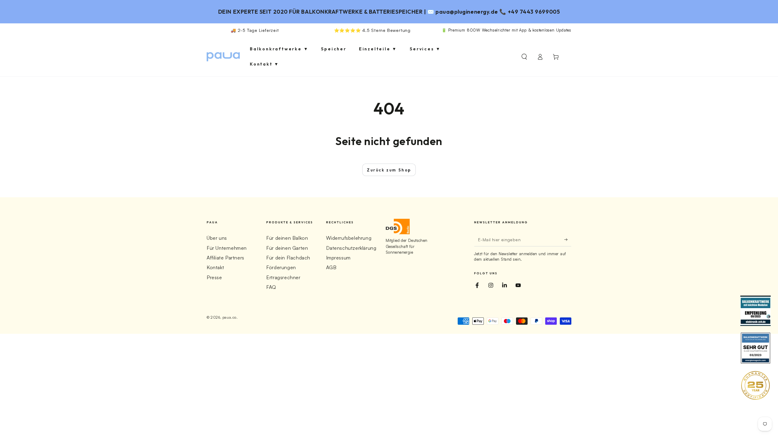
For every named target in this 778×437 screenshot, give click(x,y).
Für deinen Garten (287, 248)
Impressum (338, 258)
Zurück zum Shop (389, 170)
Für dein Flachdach (288, 258)
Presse (214, 277)
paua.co (229, 317)
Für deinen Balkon (287, 238)
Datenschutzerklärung (351, 248)
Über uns (217, 238)
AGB (331, 267)
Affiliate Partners (225, 258)
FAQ (271, 287)
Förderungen (281, 267)
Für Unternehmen (227, 248)
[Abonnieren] (567, 239)
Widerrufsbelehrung (349, 238)
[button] (524, 56)
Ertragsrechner (283, 277)
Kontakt (215, 267)
